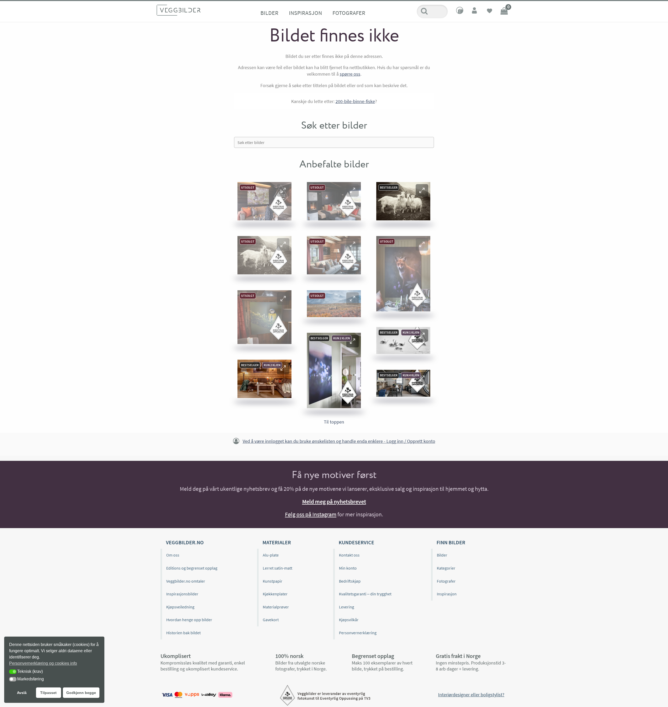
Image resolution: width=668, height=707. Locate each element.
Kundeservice (356, 542)
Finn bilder (451, 542)
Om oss (172, 555)
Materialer (277, 542)
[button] (283, 190)
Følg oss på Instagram (310, 514)
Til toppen (334, 422)
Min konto (348, 568)
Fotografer (348, 12)
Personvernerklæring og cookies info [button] (43, 663)
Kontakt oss (349, 555)
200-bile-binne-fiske (355, 101)
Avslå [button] (22, 693)
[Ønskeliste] (489, 11)
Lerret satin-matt (277, 568)
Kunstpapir (272, 581)
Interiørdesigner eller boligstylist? (471, 695)
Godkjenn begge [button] (81, 693)
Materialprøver (276, 606)
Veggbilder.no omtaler (185, 581)
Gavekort (271, 619)
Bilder (269, 12)
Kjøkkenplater (275, 593)
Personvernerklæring (358, 632)
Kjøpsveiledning (180, 606)
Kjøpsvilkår (349, 619)
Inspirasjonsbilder (182, 593)
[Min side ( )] (475, 11)
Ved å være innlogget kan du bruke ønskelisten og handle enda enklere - (339, 441)
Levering (346, 606)
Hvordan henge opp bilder (189, 619)
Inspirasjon (305, 12)
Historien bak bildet (183, 632)
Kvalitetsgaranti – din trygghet (365, 593)
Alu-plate (271, 555)
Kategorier (446, 568)
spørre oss (350, 74)
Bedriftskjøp (350, 581)
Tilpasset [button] (48, 693)
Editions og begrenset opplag (191, 568)
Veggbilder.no (185, 542)
